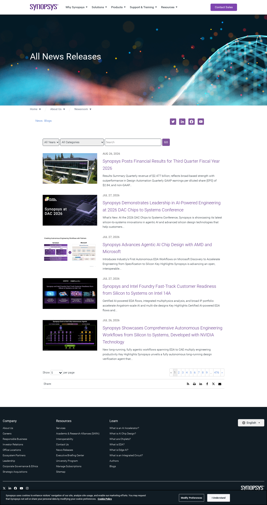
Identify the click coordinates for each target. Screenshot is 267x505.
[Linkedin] (10, 488)
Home (33, 109)
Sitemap (60, 471)
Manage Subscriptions (68, 466)
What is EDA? (117, 444)
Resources (167, 7)
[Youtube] (21, 488)
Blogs (48, 120)
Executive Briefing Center (70, 455)
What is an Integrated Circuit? (126, 455)
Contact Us (62, 444)
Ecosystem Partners (14, 455)
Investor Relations (13, 444)
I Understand (219, 497)
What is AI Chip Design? (123, 433)
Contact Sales (224, 7)
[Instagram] (27, 488)
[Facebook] (15, 488)
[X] (4, 488)
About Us (56, 109)
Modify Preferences (191, 497)
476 (216, 372)
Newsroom (81, 109)
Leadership (9, 460)
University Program (67, 460)
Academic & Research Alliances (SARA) (78, 433)
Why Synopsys (75, 7)
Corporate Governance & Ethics (20, 466)
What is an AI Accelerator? (124, 428)
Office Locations (12, 449)
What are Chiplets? (120, 439)
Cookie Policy (105, 499)
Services (60, 428)
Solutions (98, 7)
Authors (114, 460)
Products (117, 7)
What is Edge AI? (119, 449)
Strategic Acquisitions (15, 471)
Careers (7, 433)
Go (166, 142)
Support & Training (142, 7)
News (39, 120)
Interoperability (64, 439)
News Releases (64, 449)
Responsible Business (15, 439)
